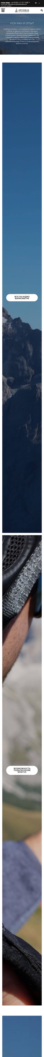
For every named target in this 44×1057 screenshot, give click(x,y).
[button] (3, 10)
